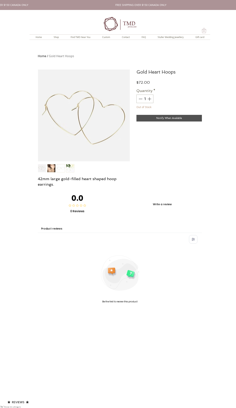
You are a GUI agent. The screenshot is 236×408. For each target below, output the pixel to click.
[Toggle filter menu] (193, 239)
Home (42, 56)
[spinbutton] (145, 99)
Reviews (18, 402)
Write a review (162, 204)
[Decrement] (140, 99)
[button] (204, 30)
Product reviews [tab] (51, 228)
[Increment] (150, 99)
